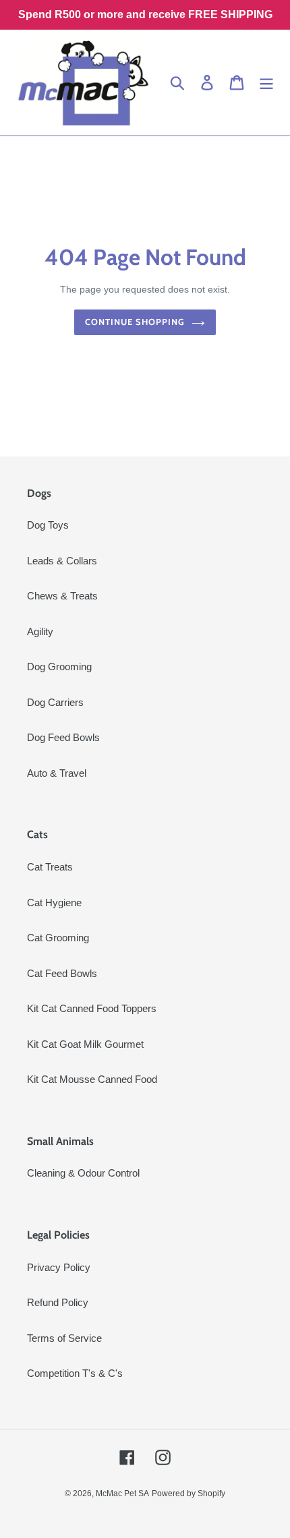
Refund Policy (57, 1302)
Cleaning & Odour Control (83, 1173)
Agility (40, 631)
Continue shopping (135, 321)
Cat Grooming (58, 937)
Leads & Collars (62, 560)
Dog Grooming (59, 666)
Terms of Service (64, 1338)
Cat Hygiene (54, 902)
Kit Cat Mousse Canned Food (92, 1079)
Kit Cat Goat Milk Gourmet (85, 1044)
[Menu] (266, 83)
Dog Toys (48, 525)
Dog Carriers (55, 702)
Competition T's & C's (75, 1373)
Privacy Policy (58, 1267)
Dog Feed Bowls (63, 737)
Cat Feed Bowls (62, 973)
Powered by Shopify (188, 1493)
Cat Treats (50, 866)
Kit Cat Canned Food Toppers (91, 1008)
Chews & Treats (62, 595)
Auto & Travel (56, 773)
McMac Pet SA (122, 1493)
